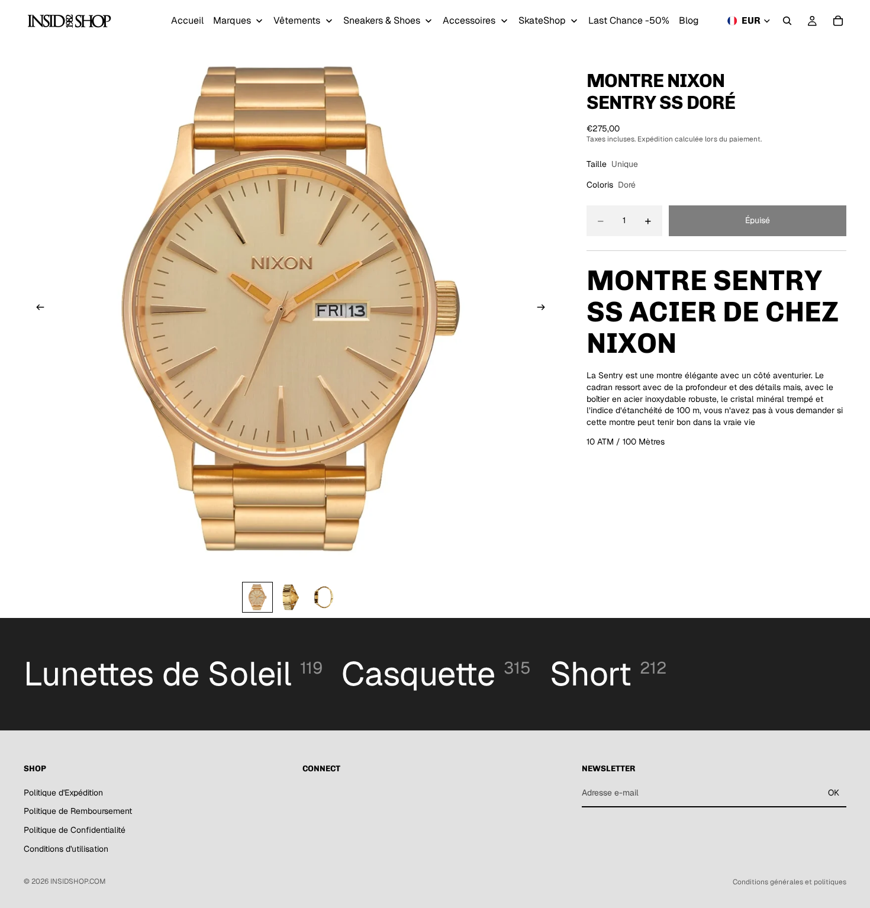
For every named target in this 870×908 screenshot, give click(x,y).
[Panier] (838, 21)
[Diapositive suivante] (545, 309)
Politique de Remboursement (78, 811)
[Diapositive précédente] (37, 309)
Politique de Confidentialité (74, 830)
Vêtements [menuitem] (296, 20)
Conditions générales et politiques (789, 882)
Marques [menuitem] (232, 20)
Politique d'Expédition (63, 792)
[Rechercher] (787, 21)
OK (833, 792)
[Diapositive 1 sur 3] (257, 597)
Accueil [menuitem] (187, 20)
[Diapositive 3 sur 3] (324, 597)
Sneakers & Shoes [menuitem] (381, 20)
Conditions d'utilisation (66, 848)
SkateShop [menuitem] (542, 20)
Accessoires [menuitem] (469, 20)
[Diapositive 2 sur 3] (290, 597)
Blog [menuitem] (689, 20)
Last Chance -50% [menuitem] (628, 20)
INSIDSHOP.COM (78, 881)
